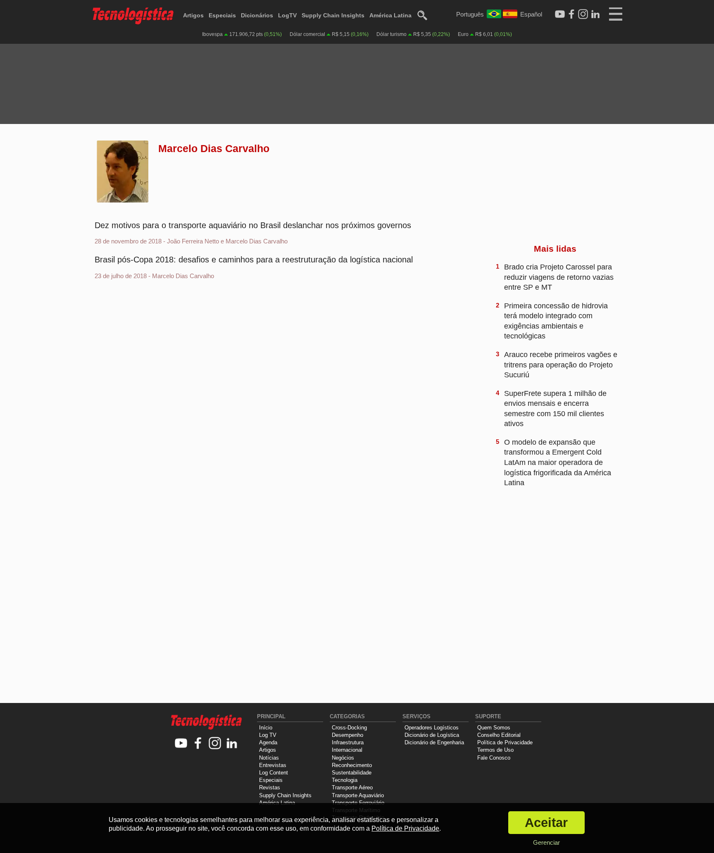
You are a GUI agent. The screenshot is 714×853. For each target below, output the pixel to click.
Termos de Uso (495, 750)
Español (531, 14)
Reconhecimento (352, 765)
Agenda (268, 742)
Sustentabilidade (351, 773)
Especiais (222, 15)
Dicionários (257, 15)
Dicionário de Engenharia (434, 742)
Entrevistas (272, 765)
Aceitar (546, 822)
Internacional (347, 750)
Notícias (269, 758)
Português (470, 14)
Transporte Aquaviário (358, 795)
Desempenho (347, 735)
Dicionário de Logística (432, 735)
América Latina (390, 15)
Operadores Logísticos (432, 727)
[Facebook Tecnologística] (571, 14)
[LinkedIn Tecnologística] (595, 14)
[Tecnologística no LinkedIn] (232, 744)
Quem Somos (493, 727)
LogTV (287, 15)
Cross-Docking (349, 727)
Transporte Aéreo (352, 787)
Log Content (273, 773)
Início (265, 727)
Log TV (267, 735)
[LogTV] (560, 14)
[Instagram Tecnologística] (583, 14)
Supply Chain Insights (333, 15)
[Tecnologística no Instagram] (215, 744)
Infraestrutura (348, 742)
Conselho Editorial (499, 735)
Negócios (343, 758)
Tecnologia (344, 780)
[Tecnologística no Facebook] (198, 744)
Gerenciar (546, 842)
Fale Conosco (493, 758)
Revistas (269, 787)
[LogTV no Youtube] (181, 744)
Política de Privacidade (505, 742)
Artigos (193, 15)
